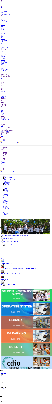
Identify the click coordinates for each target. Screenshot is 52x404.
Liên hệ (2, 12)
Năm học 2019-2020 (3, 32)
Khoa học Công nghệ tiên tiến (4, 62)
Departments (4, 139)
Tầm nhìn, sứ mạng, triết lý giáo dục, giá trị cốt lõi (6, 14)
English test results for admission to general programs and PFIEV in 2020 (8, 238)
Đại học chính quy (3, 35)
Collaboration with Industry (5, 153)
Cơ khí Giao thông (3, 60)
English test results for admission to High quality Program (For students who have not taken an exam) (11, 247)
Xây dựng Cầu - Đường (3, 64)
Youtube (2, 380)
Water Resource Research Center (4, 133)
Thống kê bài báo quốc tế (5, 206)
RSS (1, 381)
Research (2, 85)
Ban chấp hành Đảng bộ (6, 181)
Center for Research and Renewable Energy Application (6, 128)
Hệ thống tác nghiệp (3, 395)
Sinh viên (2, 211)
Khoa (1, 4)
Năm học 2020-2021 (6, 192)
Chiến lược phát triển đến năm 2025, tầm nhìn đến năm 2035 (7, 16)
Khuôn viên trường (3, 10)
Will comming (2, 259)
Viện (1, 78)
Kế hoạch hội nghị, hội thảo (4, 46)
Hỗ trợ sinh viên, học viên (3, 53)
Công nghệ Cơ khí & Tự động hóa (4, 79)
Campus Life (2, 87)
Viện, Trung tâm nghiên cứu (4, 21)
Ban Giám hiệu (2, 19)
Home (2, 161)
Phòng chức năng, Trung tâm (6, 184)
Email (2, 376)
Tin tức (3, 205)
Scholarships (2, 102)
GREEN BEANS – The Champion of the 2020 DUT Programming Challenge (9, 284)
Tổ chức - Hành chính (3, 70)
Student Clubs (4, 160)
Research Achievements (5, 150)
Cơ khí (2, 59)
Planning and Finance (3, 124)
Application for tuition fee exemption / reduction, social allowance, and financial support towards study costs (11, 244)
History (2, 110)
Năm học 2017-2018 (3, 33)
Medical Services (4, 159)
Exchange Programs (4, 156)
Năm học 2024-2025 (3, 29)
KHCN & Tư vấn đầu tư (3, 73)
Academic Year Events (3, 104)
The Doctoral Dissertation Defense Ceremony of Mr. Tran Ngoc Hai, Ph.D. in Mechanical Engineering (11, 273)
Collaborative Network (5, 152)
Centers (2, 89)
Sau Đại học (2, 36)
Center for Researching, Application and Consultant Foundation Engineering (8, 129)
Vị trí (4, 187)
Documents (2, 135)
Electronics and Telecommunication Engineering (6, 115)
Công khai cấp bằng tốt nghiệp (4, 11)
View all (1, 286)
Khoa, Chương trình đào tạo (6, 183)
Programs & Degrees (3, 91)
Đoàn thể (2, 6)
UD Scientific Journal (3, 96)
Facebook (2, 397)
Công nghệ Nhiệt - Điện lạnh (4, 58)
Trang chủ (2, 217)
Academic (2, 146)
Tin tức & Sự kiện (3, 162)
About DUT (4, 138)
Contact (2, 111)
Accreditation (4, 140)
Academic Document (5, 147)
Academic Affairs (3, 121)
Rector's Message (3, 108)
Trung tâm (2, 5)
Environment (2, 116)
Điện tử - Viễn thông (3, 61)
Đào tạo (2, 1)
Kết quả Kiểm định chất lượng (4, 24)
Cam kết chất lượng (3, 9)
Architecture (2, 113)
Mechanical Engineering (3, 117)
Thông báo (2, 44)
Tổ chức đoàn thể (3, 20)
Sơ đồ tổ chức (2, 18)
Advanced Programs (3, 92)
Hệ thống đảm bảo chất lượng (4, 23)
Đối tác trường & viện (5, 210)
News (2, 134)
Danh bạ (2, 164)
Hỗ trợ (2, 55)
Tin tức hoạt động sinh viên (4, 51)
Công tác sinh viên (3, 67)
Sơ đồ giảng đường (3, 26)
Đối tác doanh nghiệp (3, 49)
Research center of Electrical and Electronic (5, 132)
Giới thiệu (2, 0)
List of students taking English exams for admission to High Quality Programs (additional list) (10, 241)
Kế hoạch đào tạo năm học (5, 201)
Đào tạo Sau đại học (3, 39)
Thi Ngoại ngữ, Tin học (3, 41)
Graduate (2, 372)
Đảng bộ (2, 81)
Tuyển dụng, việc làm (3, 54)
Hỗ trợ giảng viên (3, 56)
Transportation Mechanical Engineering (5, 119)
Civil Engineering (3, 114)
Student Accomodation (3, 105)
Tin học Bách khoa (3, 77)
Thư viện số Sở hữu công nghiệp (4, 47)
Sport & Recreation (3, 106)
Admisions (2, 371)
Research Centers (3, 95)
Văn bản (2, 163)
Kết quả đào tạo (2, 15)
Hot (1, 258)
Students (2, 86)
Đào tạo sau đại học (3, 389)
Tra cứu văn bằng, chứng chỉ (5, 203)
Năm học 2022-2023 (3, 30)
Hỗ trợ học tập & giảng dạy (5, 215)
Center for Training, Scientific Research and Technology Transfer (7, 130)
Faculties (2, 88)
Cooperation (2, 97)
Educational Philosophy (3, 109)
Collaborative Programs (3, 98)
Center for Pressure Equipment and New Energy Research (7, 127)
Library (2, 93)
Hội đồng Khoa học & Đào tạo (7, 182)
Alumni (2, 101)
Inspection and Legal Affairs (4, 123)
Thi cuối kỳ (4, 202)
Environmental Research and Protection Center (5, 131)
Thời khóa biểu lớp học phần (4, 40)
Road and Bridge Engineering (4, 118)
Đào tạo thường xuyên (3, 390)
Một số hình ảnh (5, 188)
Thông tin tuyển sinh (3, 388)
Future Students (2, 100)
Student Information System (4, 377)
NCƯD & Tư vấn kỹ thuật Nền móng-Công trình (6, 75)
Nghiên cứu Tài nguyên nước (4, 74)
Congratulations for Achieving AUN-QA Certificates (6, 263)
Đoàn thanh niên (3, 82)
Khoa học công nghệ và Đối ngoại (4, 69)
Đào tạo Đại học (3, 38)
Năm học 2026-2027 (3, 28)
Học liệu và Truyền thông (3, 72)
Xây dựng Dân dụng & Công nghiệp (4, 65)
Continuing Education (3, 373)
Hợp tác (2, 2)
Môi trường (2, 63)
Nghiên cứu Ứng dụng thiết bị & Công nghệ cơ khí (6, 76)
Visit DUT (4, 158)
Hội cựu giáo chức (3, 83)
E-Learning (2, 393)
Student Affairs (2, 125)
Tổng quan (2, 8)
